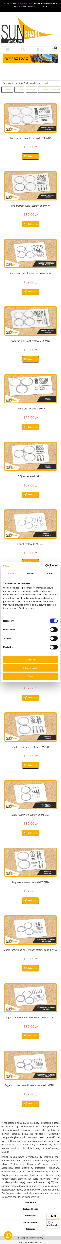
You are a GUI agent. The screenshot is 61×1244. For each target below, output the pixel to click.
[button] (7, 49)
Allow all (30, 659)
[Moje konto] (38, 49)
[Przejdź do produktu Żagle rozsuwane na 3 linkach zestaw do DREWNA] (30, 930)
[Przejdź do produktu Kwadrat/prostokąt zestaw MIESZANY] (30, 321)
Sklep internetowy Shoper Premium (30, 1242)
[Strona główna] (30, 29)
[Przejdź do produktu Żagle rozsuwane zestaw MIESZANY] (30, 862)
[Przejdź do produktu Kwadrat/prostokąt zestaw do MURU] (30, 185)
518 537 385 (11, 3)
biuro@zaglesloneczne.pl (46, 3)
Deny (30, 676)
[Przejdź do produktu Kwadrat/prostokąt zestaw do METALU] (30, 253)
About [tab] (50, 573)
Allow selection (30, 668)
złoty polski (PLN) (24, 6)
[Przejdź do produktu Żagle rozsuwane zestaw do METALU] (30, 794)
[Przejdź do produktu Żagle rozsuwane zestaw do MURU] (30, 727)
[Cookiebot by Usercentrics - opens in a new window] (45, 566)
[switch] (54, 629)
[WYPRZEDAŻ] (30, 58)
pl (44, 6)
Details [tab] (30, 573)
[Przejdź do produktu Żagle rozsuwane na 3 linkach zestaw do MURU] (30, 997)
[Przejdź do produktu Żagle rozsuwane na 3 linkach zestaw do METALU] (30, 1065)
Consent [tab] (11, 573)
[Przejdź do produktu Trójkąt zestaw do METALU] (30, 524)
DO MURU (19, 90)
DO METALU (31, 90)
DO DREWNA (7, 90)
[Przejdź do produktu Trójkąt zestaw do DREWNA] (30, 388)
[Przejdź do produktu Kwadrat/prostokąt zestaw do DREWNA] (30, 118)
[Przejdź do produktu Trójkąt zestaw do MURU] (30, 456)
